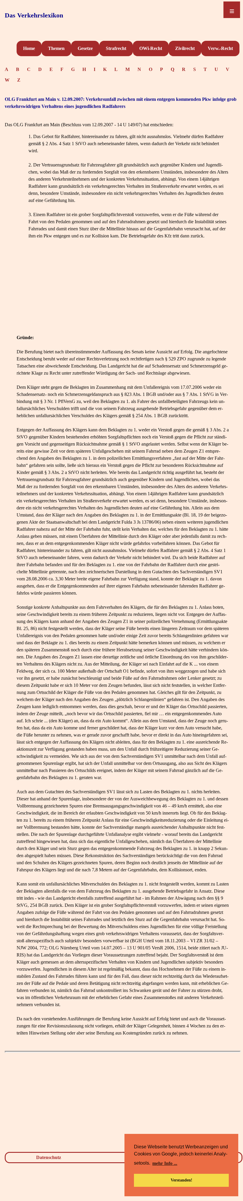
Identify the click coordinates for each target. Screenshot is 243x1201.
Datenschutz (48, 1157)
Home (29, 48)
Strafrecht (116, 48)
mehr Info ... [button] (164, 1163)
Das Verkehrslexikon (34, 15)
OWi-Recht (150, 48)
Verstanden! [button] (181, 1180)
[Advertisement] (123, 292)
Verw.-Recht (220, 48)
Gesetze (85, 48)
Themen (56, 48)
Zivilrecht (185, 48)
